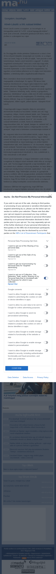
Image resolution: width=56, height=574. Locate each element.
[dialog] (28, 287)
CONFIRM (16, 368)
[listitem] (28, 241)
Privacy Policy (42, 377)
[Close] (50, 197)
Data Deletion (13, 377)
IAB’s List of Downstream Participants (31, 233)
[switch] (46, 246)
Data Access (28, 377)
